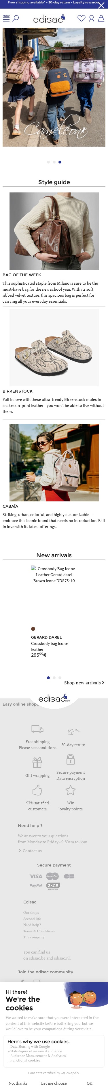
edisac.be (37, 958)
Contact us (32, 850)
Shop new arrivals (82, 683)
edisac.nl (62, 958)
